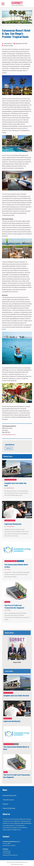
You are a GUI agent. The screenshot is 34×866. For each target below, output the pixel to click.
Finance (7, 602)
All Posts (8, 448)
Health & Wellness (9, 520)
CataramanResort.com (8, 434)
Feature (5, 804)
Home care (20, 561)
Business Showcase (10, 479)
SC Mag (8, 569)
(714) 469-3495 (6, 853)
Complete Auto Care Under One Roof (16, 695)
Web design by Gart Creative (17, 864)
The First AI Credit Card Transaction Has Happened (14, 606)
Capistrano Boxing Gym (12, 524)
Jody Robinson (10, 488)
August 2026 (17, 662)
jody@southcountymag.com (10, 855)
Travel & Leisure (8, 45)
